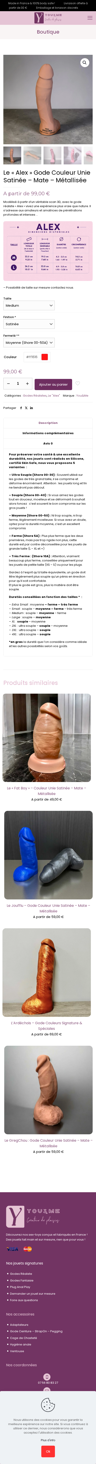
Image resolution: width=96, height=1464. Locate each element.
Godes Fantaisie (21, 1280)
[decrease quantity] (8, 383)
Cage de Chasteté (23, 1338)
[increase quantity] (27, 383)
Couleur (12, 357)
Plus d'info (48, 1440)
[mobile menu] (90, 18)
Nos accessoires (20, 1314)
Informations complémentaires (48, 433)
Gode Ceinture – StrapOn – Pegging (36, 1331)
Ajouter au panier (53, 384)
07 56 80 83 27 (48, 1383)
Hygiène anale (20, 1344)
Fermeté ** (11, 336)
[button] (84, 62)
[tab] (48, 423)
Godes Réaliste (21, 1274)
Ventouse (17, 1351)
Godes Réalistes (35, 395)
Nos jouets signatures (24, 1263)
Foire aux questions (24, 1300)
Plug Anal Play (20, 1287)
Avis (48, 443)
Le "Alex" (54, 395)
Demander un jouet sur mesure (32, 1294)
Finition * (9, 317)
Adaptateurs (19, 1325)
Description (48, 423)
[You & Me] (48, 17)
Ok (48, 1451)
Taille (7, 298)
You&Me (82, 395)
